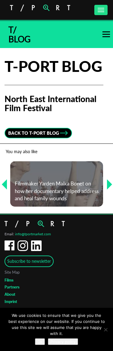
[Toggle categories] (106, 34)
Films (9, 280)
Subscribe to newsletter (29, 261)
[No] (105, 330)
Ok (39, 341)
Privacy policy (63, 341)
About (10, 294)
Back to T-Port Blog (33, 133)
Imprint (11, 301)
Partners (12, 287)
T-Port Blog (53, 66)
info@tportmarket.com (33, 234)
